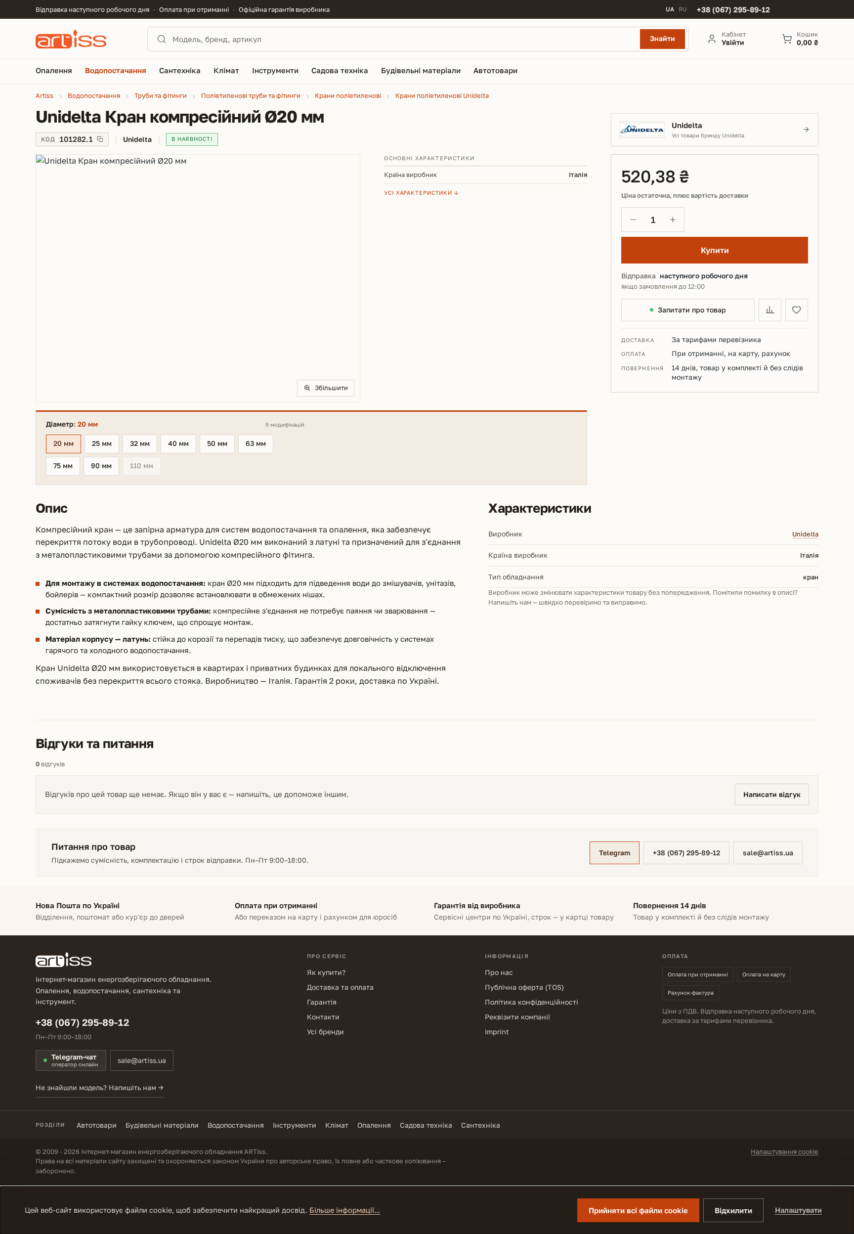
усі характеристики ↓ (421, 192)
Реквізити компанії (517, 1017)
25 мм (102, 443)
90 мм (101, 465)
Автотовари (97, 1125)
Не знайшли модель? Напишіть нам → (100, 1087)
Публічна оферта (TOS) (524, 987)
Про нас (499, 972)
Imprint (497, 1031)
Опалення (374, 1125)
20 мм (63, 443)
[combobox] (403, 39)
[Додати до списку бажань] (796, 310)
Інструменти (294, 1125)
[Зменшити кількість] (633, 219)
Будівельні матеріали (162, 1125)
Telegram (614, 852)
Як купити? (326, 972)
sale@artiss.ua (768, 852)
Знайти (662, 38)
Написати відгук (772, 794)
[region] (198, 278)
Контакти (323, 1017)
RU (683, 9)
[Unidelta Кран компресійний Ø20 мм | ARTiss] (198, 278)
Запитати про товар (692, 310)
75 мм (63, 465)
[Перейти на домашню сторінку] (82, 39)
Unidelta (805, 534)
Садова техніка (426, 1125)
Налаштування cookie (784, 1151)
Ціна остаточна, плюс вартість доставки (684, 195)
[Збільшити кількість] (672, 219)
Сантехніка (480, 1125)
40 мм (178, 443)
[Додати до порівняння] (770, 310)
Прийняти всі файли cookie (638, 1210)
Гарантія (322, 1002)
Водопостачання (236, 1125)
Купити (715, 250)
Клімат (336, 1125)
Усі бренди (325, 1031)
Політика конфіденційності (531, 1002)
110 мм (145, 467)
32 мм (140, 443)
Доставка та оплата (340, 987)
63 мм (256, 443)
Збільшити (331, 388)
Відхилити (733, 1210)
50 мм (217, 443)
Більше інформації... (344, 1210)
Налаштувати (798, 1210)
